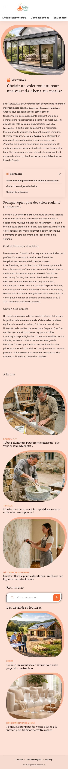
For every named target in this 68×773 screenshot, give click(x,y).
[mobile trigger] (6, 7)
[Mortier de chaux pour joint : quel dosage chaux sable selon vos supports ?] (34, 477)
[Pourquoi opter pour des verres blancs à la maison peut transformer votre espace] (34, 697)
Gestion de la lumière (17, 192)
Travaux (8, 505)
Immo (9, 661)
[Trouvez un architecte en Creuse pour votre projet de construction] (34, 635)
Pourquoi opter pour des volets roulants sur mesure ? (32, 180)
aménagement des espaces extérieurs (43, 108)
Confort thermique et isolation (21, 186)
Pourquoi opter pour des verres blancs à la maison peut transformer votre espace (31, 728)
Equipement (10, 439)
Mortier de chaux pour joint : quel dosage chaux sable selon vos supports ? (32, 511)
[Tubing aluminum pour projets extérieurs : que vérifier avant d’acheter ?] (34, 410)
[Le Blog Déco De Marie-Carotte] (23, 7)
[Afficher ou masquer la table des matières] (42, 174)
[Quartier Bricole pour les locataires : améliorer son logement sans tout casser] (34, 543)
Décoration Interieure (16, 572)
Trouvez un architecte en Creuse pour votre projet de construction (32, 666)
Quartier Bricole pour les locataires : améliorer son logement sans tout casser (33, 577)
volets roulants (13, 104)
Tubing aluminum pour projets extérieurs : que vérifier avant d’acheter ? (31, 444)
